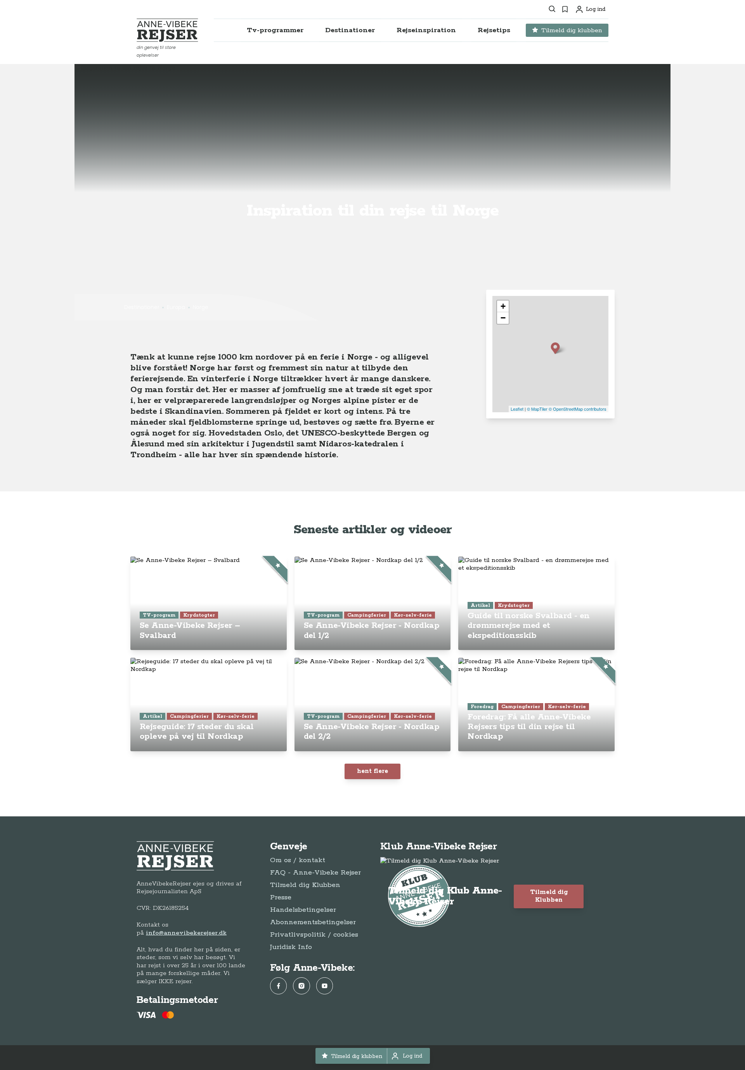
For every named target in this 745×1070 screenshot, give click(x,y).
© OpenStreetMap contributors (577, 409)
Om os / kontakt (297, 860)
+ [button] (503, 306)
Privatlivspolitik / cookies (314, 934)
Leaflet (517, 409)
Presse (280, 897)
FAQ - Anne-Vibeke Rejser (315, 872)
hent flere (372, 771)
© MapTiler (537, 409)
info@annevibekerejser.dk (186, 933)
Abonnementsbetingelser (313, 922)
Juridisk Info (291, 947)
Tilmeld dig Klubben (305, 885)
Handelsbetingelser (303, 910)
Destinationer (141, 307)
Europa (176, 307)
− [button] (503, 318)
